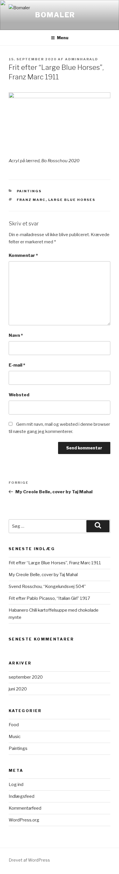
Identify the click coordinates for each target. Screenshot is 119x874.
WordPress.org (24, 820)
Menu (62, 37)
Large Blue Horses (72, 200)
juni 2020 (18, 689)
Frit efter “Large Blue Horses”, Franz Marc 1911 (55, 562)
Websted (19, 394)
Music (15, 736)
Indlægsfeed (21, 796)
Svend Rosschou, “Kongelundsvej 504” (47, 586)
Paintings (29, 191)
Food (14, 724)
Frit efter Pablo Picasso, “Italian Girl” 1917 (49, 598)
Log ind (16, 784)
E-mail (17, 365)
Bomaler (55, 15)
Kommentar (23, 255)
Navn (16, 335)
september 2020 (26, 677)
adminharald (81, 59)
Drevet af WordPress (29, 860)
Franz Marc (31, 200)
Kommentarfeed (25, 808)
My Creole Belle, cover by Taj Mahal (43, 574)
